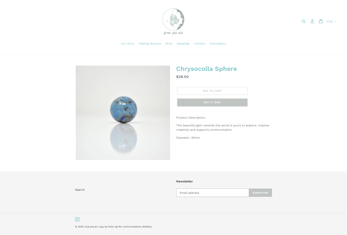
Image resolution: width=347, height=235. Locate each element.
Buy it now (212, 102)
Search (80, 189)
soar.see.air (91, 226)
